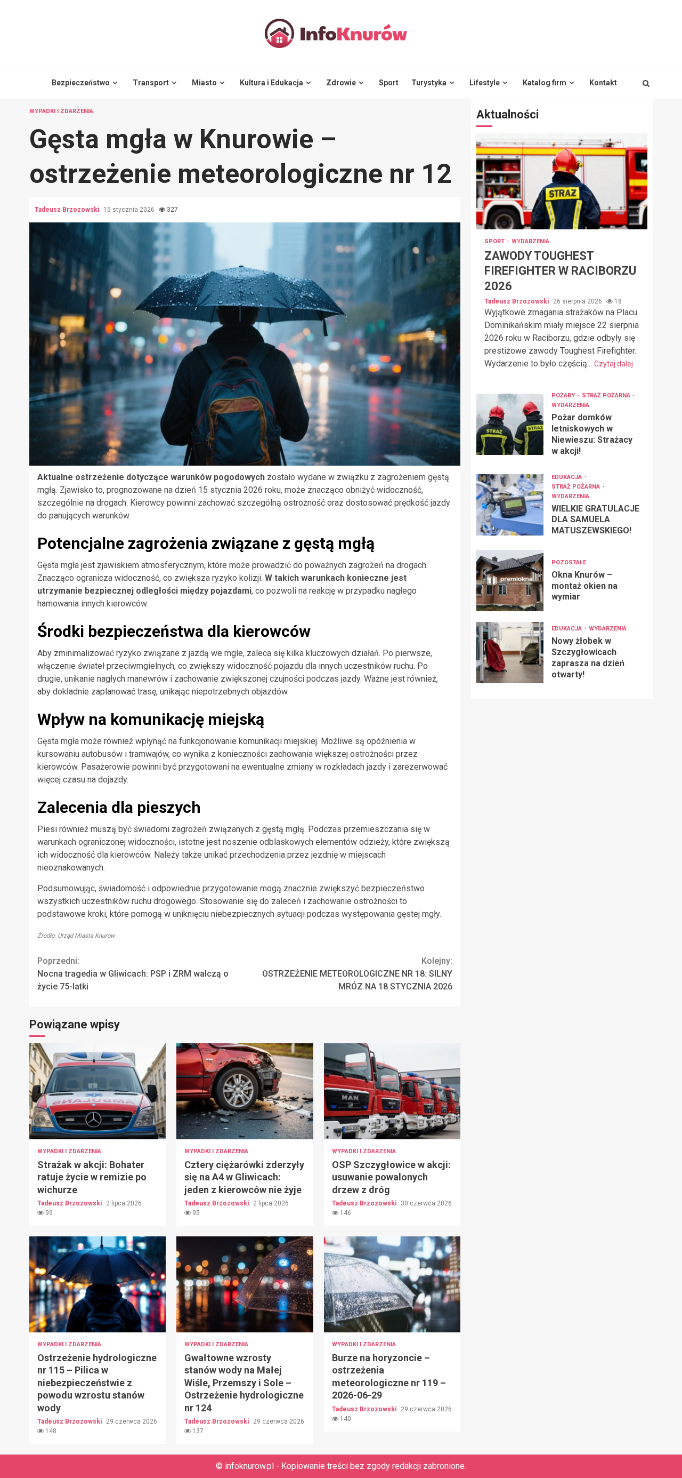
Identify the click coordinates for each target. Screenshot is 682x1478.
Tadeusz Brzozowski (68, 209)
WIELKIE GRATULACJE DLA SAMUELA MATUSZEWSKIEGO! (509, 505)
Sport (389, 82)
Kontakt (603, 82)
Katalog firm (544, 82)
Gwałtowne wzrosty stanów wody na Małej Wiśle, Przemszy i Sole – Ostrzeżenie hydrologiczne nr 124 (244, 1284)
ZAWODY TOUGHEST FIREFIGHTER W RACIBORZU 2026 (561, 181)
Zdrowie (341, 82)
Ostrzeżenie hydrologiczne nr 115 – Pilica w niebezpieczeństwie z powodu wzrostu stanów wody (97, 1284)
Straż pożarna (607, 395)
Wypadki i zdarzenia (61, 111)
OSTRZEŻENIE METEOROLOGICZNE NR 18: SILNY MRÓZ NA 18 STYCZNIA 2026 (357, 974)
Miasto (204, 82)
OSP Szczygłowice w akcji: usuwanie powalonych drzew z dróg (392, 1091)
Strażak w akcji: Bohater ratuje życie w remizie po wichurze (97, 1091)
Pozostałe (568, 562)
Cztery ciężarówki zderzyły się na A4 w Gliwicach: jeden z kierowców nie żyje (244, 1091)
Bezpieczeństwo (81, 82)
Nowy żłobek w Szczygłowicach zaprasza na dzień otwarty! (509, 652)
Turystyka (428, 82)
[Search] (646, 83)
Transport (151, 82)
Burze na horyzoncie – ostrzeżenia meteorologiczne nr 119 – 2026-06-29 (392, 1284)
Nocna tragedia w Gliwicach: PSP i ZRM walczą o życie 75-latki (133, 974)
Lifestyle (484, 82)
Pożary (564, 395)
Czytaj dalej (613, 363)
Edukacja (567, 477)
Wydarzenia (530, 241)
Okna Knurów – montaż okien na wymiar (509, 580)
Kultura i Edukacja (271, 82)
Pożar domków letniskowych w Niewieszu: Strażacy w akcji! (509, 424)
